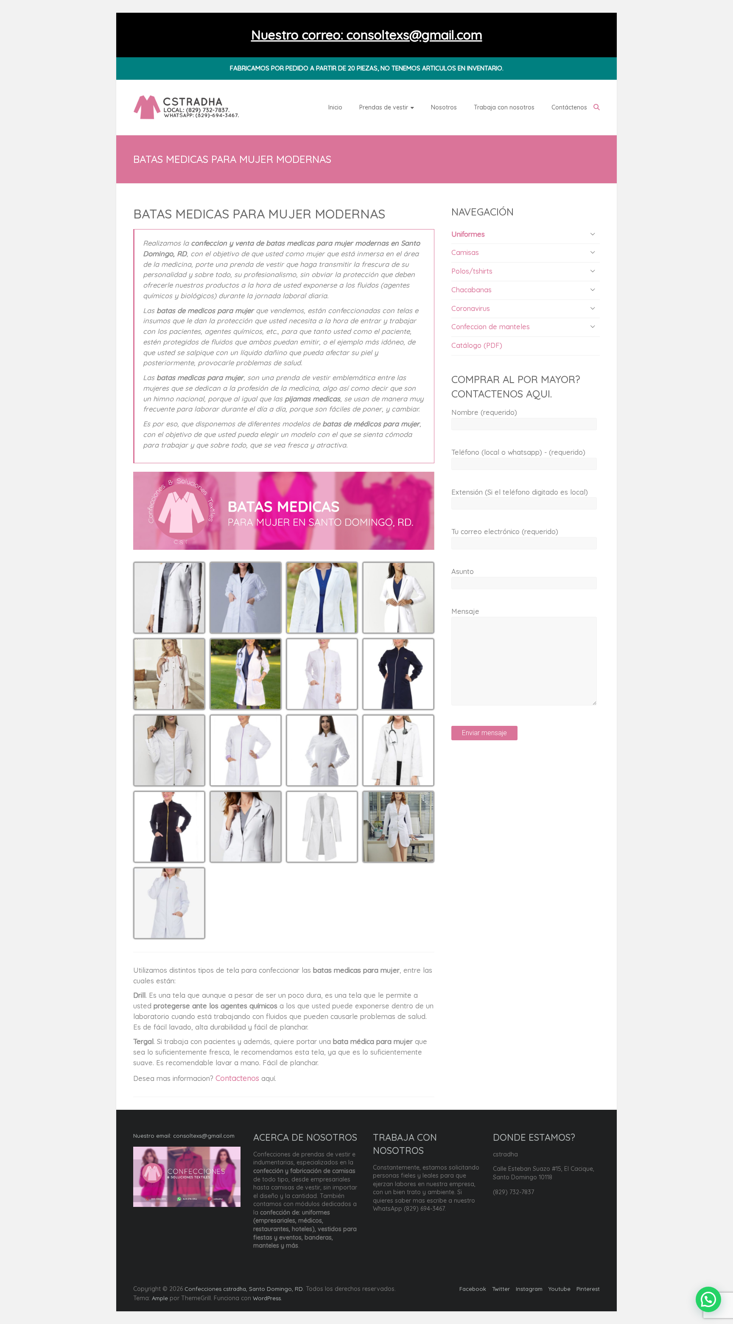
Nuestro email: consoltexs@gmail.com (184, 1135)
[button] (169, 598)
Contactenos (237, 1078)
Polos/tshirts (471, 270)
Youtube (559, 1288)
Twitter (501, 1288)
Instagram (529, 1288)
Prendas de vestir (383, 107)
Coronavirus (470, 308)
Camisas (465, 252)
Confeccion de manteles (490, 326)
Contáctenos (569, 107)
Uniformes (468, 234)
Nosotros (444, 107)
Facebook (472, 1288)
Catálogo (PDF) (476, 345)
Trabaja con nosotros (504, 107)
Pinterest (588, 1288)
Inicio (335, 107)
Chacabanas (471, 289)
